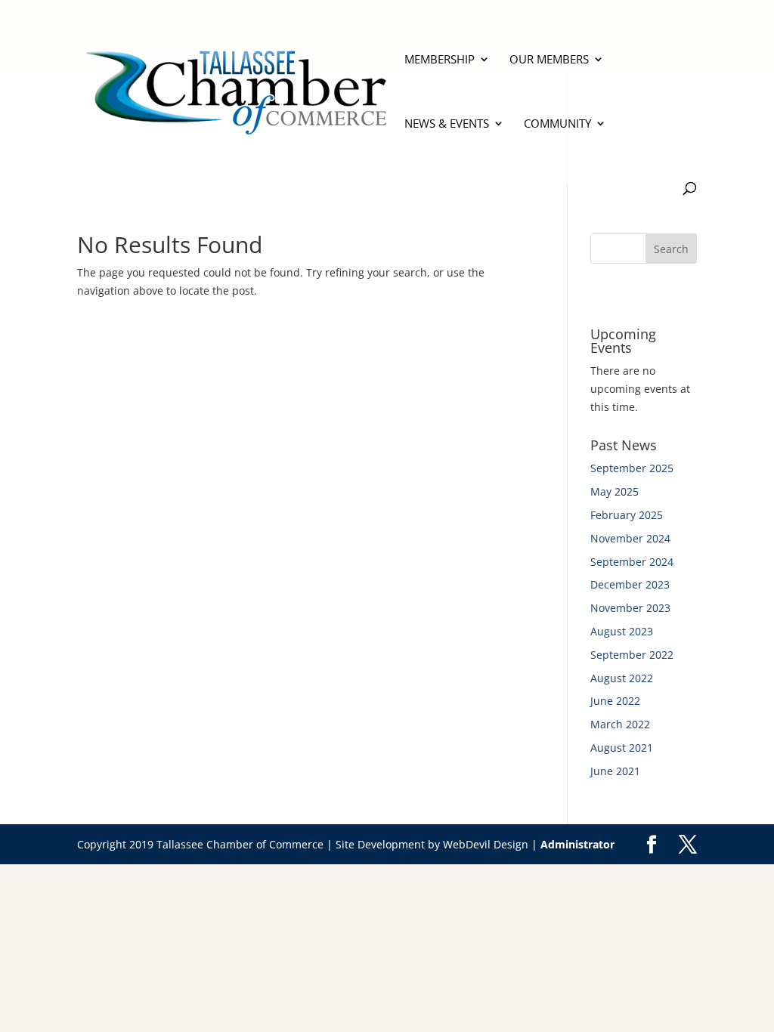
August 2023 (621, 631)
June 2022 (615, 701)
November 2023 (630, 608)
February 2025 (626, 515)
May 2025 (614, 491)
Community (557, 124)
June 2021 (615, 771)
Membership (439, 60)
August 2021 (621, 747)
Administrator (577, 844)
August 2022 (621, 678)
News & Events (446, 124)
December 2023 (630, 584)
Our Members (549, 60)
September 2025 (631, 468)
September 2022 (631, 654)
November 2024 (630, 538)
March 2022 (620, 724)
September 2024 (631, 562)
